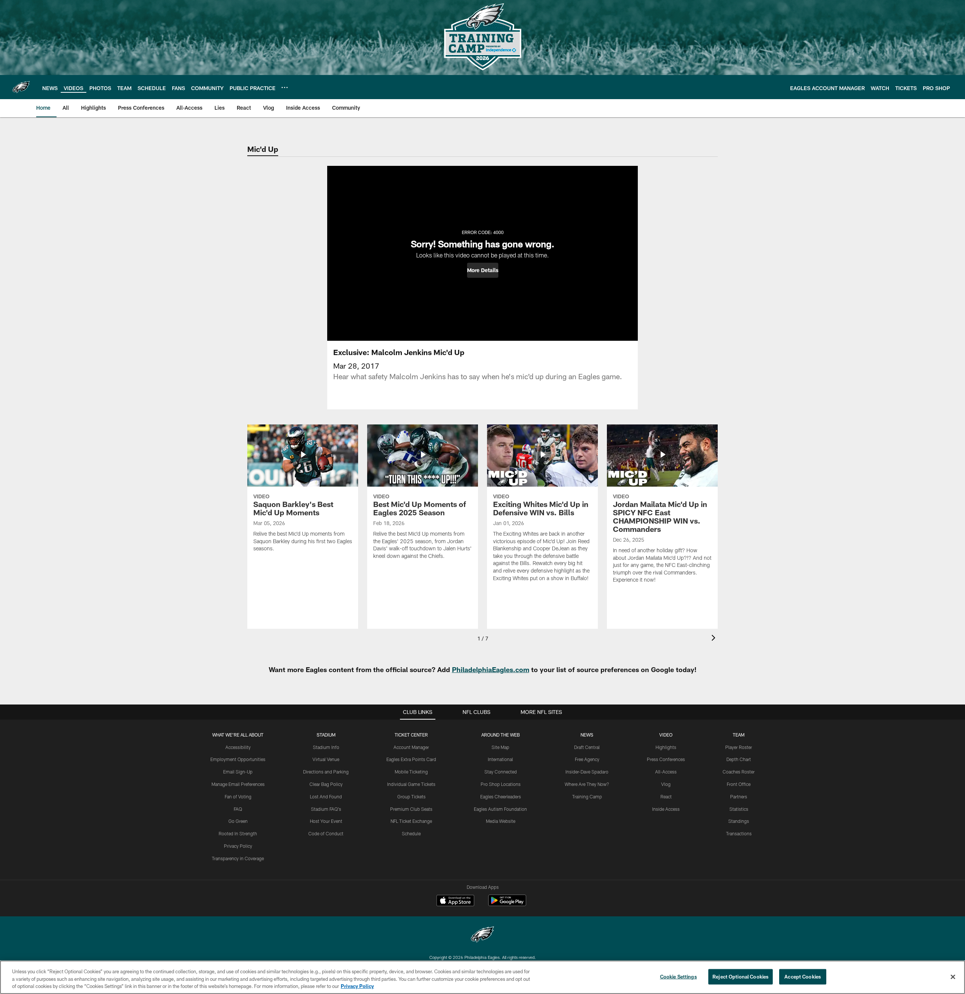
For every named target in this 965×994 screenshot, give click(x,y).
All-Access (666, 771)
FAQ (238, 809)
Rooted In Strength (238, 833)
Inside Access (666, 809)
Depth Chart (738, 759)
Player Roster (738, 747)
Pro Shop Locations (501, 784)
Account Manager (411, 747)
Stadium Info (326, 747)
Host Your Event (326, 821)
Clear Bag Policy (326, 784)
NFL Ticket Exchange (411, 821)
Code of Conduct (325, 833)
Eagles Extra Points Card (411, 759)
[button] (482, 270)
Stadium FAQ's (326, 809)
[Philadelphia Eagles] (482, 935)
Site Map (500, 747)
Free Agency (587, 759)
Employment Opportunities (237, 759)
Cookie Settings (678, 976)
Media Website (500, 821)
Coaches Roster (739, 771)
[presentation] (715, 639)
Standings (738, 821)
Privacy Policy (238, 845)
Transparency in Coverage (238, 858)
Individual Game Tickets (411, 784)
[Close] (953, 976)
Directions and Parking (326, 771)
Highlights (666, 747)
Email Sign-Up (238, 771)
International (500, 759)
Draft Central (587, 747)
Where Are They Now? (587, 784)
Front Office (739, 784)
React (666, 796)
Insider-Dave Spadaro (586, 771)
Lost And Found (326, 796)
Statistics (738, 809)
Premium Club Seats (411, 809)
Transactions (739, 833)
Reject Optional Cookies (740, 976)
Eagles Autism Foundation (500, 809)
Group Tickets (411, 796)
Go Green (238, 821)
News (587, 734)
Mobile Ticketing (411, 771)
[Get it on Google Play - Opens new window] (507, 904)
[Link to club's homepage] (21, 87)
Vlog (666, 784)
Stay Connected (500, 771)
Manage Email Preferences (238, 784)
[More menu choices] (285, 87)
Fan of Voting (238, 796)
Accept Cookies (802, 976)
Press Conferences (666, 759)
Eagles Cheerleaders (500, 796)
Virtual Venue (325, 759)
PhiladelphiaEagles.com (490, 669)
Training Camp (587, 796)
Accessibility (238, 747)
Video (665, 734)
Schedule (411, 833)
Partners (738, 796)
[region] (482, 977)
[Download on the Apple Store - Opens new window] (455, 901)
